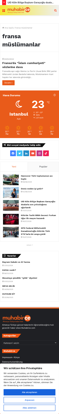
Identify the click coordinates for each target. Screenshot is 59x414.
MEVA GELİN (8, 286)
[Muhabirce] (18, 10)
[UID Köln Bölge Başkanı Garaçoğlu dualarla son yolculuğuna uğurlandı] (11, 205)
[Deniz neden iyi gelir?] (11, 192)
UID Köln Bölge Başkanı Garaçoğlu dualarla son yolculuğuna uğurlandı (38, 204)
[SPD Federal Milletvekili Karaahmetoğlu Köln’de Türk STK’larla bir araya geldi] (11, 232)
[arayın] (55, 11)
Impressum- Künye (11, 357)
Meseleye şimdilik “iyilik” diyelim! (20, 278)
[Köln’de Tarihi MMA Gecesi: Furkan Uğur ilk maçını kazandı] (11, 219)
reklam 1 (29, 245)
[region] (29, 389)
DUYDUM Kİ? (8, 294)
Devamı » (8, 83)
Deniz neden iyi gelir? (32, 189)
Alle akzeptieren (29, 392)
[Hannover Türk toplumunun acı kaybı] (11, 179)
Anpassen (29, 400)
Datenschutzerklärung (12, 362)
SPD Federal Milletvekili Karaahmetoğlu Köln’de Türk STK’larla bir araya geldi (35, 231)
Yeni (14, 166)
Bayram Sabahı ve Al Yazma (16, 262)
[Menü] (3, 11)
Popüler (43, 166)
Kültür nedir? (9, 270)
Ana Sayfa (8, 28)
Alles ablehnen (29, 408)
